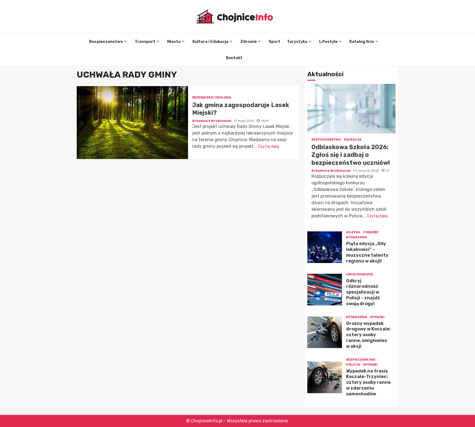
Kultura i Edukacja (210, 41)
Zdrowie (248, 41)
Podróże (371, 232)
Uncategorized (359, 274)
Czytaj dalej (268, 146)
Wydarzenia (356, 237)
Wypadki (377, 317)
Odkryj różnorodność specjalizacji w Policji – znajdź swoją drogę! (324, 289)
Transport (145, 41)
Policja (353, 364)
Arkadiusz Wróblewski (212, 121)
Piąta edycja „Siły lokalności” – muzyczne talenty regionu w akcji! (324, 247)
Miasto (174, 41)
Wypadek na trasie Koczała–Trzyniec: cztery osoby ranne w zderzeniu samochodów (324, 377)
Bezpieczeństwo (106, 41)
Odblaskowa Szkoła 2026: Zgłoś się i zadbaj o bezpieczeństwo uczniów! (351, 108)
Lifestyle (328, 41)
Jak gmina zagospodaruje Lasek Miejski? (132, 122)
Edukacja (352, 139)
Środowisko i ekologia (211, 97)
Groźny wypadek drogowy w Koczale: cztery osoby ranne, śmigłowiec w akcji (324, 332)
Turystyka (297, 41)
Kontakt (234, 58)
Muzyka (353, 232)
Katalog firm (361, 41)
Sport (274, 41)
